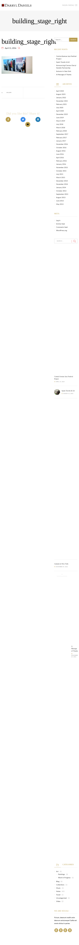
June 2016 (60, 154)
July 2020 (59, 107)
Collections (60, 885)
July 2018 (59, 124)
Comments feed (62, 227)
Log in (58, 220)
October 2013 (61, 191)
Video (58, 901)
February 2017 (61, 137)
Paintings (61, 874)
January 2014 (61, 187)
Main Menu (68, 5)
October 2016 (61, 147)
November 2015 (62, 167)
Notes (58, 891)
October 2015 (61, 171)
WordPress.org (61, 230)
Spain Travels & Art (63, 62)
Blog (57, 881)
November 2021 (62, 101)
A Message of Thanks (63, 74)
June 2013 (60, 201)
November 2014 (62, 184)
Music (58, 888)
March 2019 (60, 121)
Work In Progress (64, 878)
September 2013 (62, 194)
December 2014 (62, 181)
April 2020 (60, 111)
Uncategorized (61, 898)
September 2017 (62, 134)
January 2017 (61, 141)
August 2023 (60, 94)
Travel (58, 895)
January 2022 (61, 97)
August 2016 (60, 151)
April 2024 (60, 91)
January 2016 (61, 164)
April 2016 (60, 157)
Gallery (9, 92)
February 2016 (61, 161)
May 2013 (59, 204)
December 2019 (62, 114)
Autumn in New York (63, 71)
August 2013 (60, 197)
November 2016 (62, 144)
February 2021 (61, 104)
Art (57, 871)
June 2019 (60, 117)
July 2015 (59, 174)
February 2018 (61, 131)
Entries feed (60, 224)
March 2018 (60, 127)
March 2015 (60, 177)
